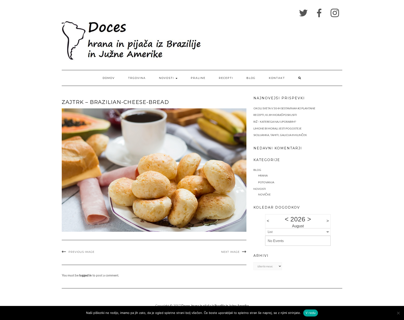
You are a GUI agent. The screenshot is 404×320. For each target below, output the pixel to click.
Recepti (226, 78)
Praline (198, 78)
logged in (85, 275)
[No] (398, 313)
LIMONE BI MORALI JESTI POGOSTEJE (277, 128)
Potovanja (266, 182)
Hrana (263, 175)
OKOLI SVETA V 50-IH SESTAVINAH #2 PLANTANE (284, 108)
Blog (251, 78)
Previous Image (81, 252)
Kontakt (277, 78)
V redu (311, 313)
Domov (109, 78)
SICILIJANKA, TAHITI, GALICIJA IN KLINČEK (280, 135)
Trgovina (137, 78)
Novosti (167, 78)
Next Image (230, 252)
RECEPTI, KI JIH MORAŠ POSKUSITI (275, 115)
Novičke (264, 194)
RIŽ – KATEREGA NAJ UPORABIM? (274, 121)
